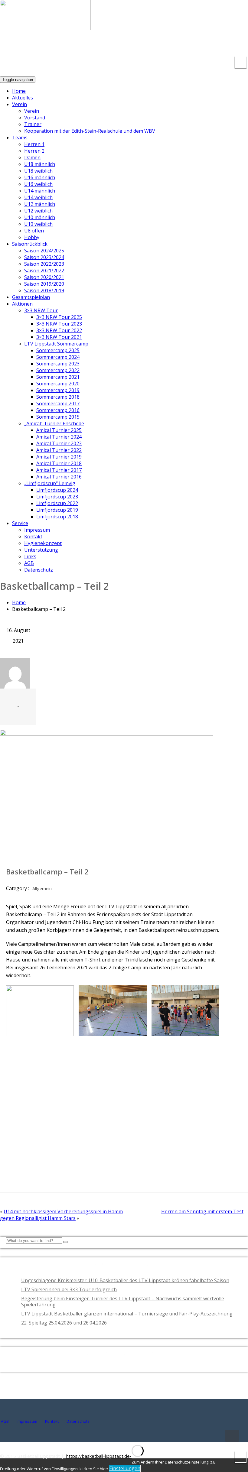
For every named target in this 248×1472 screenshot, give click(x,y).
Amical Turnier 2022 (59, 450)
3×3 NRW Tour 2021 (59, 337)
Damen (32, 157)
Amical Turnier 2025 (59, 430)
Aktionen (22, 303)
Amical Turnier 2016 (59, 476)
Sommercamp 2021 (58, 377)
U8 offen (34, 230)
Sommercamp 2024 (58, 357)
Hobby (31, 237)
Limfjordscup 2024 (57, 490)
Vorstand (34, 117)
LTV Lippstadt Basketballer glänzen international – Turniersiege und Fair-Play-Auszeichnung (127, 1314)
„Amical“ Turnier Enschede (54, 423)
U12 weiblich (38, 210)
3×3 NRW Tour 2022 (59, 330)
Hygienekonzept (43, 543)
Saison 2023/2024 (44, 257)
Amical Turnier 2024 (59, 436)
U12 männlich (39, 204)
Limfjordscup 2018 (57, 516)
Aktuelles (22, 97)
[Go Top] (232, 1436)
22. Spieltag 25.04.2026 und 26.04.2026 (64, 1323)
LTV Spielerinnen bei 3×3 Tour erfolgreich (69, 1289)
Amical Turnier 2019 (59, 456)
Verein (19, 104)
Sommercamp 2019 (58, 390)
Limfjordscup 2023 (57, 496)
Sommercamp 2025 (58, 350)
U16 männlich (39, 177)
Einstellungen (124, 1468)
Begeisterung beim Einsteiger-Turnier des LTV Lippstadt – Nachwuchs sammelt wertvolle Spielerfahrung (122, 1301)
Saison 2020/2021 (44, 277)
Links (30, 556)
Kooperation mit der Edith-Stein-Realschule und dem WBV (89, 131)
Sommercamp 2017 (58, 403)
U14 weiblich (38, 197)
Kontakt (33, 536)
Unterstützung (41, 549)
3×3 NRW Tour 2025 (59, 317)
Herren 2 (34, 151)
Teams (20, 137)
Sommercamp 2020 (58, 383)
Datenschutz (38, 569)
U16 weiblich (38, 184)
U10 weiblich (38, 224)
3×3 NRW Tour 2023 (59, 323)
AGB (29, 563)
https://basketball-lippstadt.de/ (99, 1456)
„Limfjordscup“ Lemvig (49, 483)
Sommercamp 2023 (58, 363)
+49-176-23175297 (222, 45)
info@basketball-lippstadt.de (154, 45)
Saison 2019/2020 (44, 283)
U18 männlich (39, 164)
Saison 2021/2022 (44, 270)
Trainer (32, 124)
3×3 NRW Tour (41, 310)
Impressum (37, 530)
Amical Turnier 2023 (59, 443)
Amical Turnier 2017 (59, 470)
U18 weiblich (38, 170)
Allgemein (42, 888)
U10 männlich (39, 217)
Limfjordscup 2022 (57, 503)
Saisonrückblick (29, 244)
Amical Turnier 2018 (59, 463)
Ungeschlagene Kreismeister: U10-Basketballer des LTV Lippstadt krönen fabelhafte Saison (125, 1280)
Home (19, 91)
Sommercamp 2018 (58, 397)
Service (20, 523)
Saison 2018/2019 (44, 290)
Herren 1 (34, 144)
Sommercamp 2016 (58, 410)
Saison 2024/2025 (44, 250)
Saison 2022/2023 (44, 264)
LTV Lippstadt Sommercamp (56, 343)
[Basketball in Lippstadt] (45, 24)
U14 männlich (39, 190)
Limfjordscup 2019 (57, 510)
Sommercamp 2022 (58, 370)
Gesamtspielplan (31, 297)
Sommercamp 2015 (58, 416)
